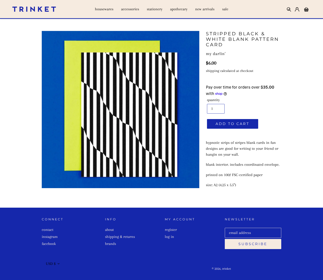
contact (47, 229)
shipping (212, 71)
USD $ (51, 263)
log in (169, 236)
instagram (50, 236)
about (109, 229)
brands (110, 243)
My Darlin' (216, 53)
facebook (49, 243)
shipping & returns (120, 236)
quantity (213, 100)
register (171, 229)
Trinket (226, 268)
